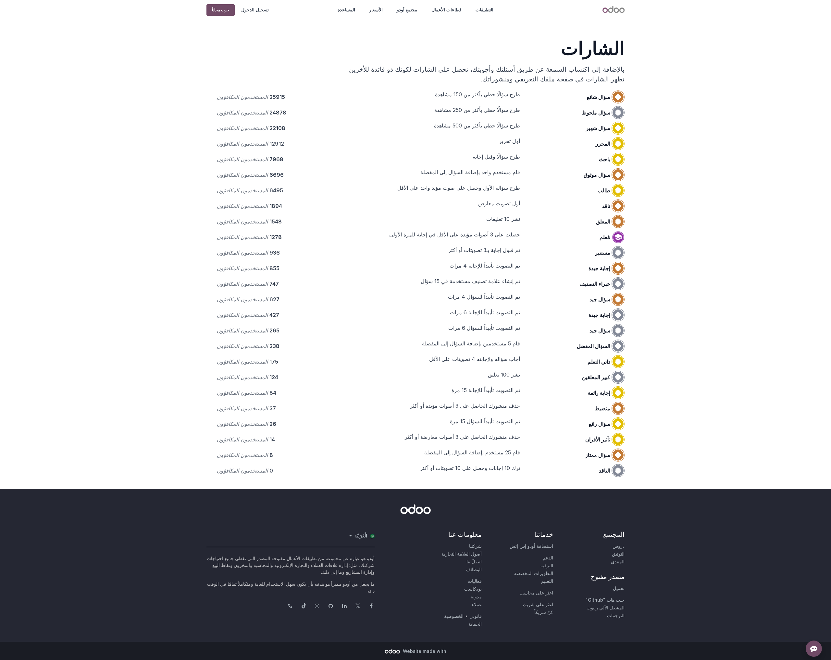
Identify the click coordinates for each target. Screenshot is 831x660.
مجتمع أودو (407, 9)
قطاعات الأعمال (446, 9)
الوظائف (474, 569)
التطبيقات (484, 9)
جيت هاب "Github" (605, 600)
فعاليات (475, 581)
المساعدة (346, 9)
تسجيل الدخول (255, 9)
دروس (619, 546)
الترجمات (616, 615)
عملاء (477, 604)
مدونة (476, 596)
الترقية (546, 565)
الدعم (548, 557)
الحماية (475, 624)
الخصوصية (454, 616)
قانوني (475, 616)
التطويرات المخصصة (533, 573)
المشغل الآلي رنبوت (606, 607)
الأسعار (376, 9)
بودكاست (473, 589)
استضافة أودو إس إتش (531, 546)
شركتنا (475, 546)
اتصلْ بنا (474, 561)
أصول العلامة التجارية (461, 554)
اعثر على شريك (538, 604)
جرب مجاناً (220, 9)
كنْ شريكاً (543, 612)
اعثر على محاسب (536, 592)
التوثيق (618, 554)
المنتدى (618, 561)
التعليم (547, 581)
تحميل (619, 588)
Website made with (424, 651)
